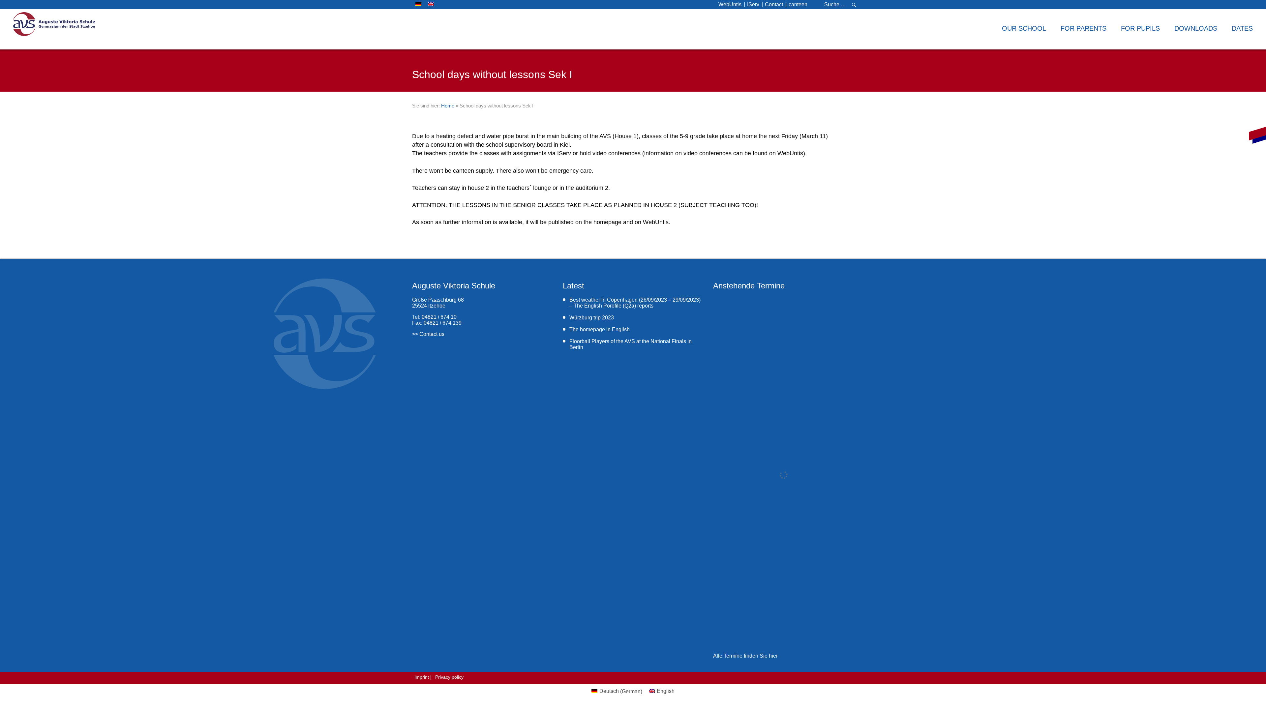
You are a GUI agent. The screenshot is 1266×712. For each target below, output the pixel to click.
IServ (753, 4)
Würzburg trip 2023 (591, 317)
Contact (774, 4)
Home (447, 105)
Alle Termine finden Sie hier (745, 656)
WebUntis (729, 4)
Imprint (421, 677)
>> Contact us (428, 334)
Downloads (1195, 28)
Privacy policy (449, 677)
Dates (1242, 28)
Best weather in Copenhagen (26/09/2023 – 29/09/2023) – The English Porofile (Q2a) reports (635, 303)
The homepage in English (599, 329)
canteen (798, 4)
